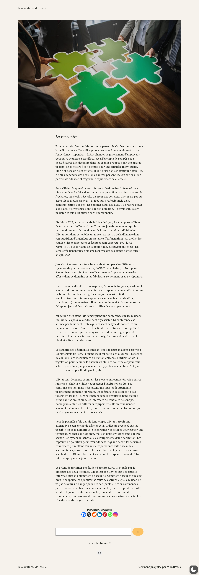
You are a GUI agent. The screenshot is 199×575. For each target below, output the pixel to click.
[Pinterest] (104, 514)
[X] (89, 514)
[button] (194, 570)
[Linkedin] (99, 514)
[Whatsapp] (110, 514)
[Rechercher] (137, 532)
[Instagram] (115, 514)
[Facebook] (83, 514)
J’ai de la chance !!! (99, 543)
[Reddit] (94, 514)
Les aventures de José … (32, 8)
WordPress (174, 567)
